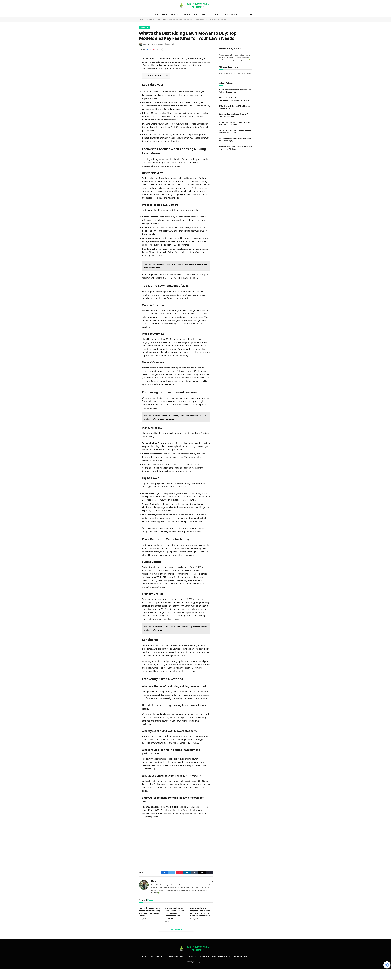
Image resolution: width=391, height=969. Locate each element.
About (205, 14)
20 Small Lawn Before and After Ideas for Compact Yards (234, 107)
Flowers (174, 14)
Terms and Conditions (220, 957)
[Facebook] (132, 64)
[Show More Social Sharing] (161, 49)
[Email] (132, 84)
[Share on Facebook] (147, 49)
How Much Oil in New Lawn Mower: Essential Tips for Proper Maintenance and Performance (174, 913)
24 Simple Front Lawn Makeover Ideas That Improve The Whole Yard (235, 147)
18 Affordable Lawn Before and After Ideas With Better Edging (235, 139)
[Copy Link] (157, 49)
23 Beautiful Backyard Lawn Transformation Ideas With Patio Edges (234, 99)
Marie (147, 44)
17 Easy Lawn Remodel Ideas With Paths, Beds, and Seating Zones (234, 123)
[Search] (251, 14)
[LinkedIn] (132, 74)
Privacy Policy (230, 14)
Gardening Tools (189, 14)
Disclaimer (204, 957)
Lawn (164, 14)
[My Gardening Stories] (195, 6)
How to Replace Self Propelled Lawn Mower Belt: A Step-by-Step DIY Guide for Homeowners (200, 912)
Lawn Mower (144, 27)
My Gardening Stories (197, 962)
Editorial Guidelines (174, 957)
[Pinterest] (132, 79)
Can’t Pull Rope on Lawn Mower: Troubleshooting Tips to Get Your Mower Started (149, 912)
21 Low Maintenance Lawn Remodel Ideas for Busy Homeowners (235, 91)
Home (156, 14)
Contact (216, 14)
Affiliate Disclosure (240, 957)
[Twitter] (132, 69)
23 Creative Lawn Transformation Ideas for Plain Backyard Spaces (235, 131)
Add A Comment (176, 929)
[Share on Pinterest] (154, 49)
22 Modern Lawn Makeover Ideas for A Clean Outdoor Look (233, 115)
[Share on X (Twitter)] (150, 49)
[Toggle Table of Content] (165, 75)
